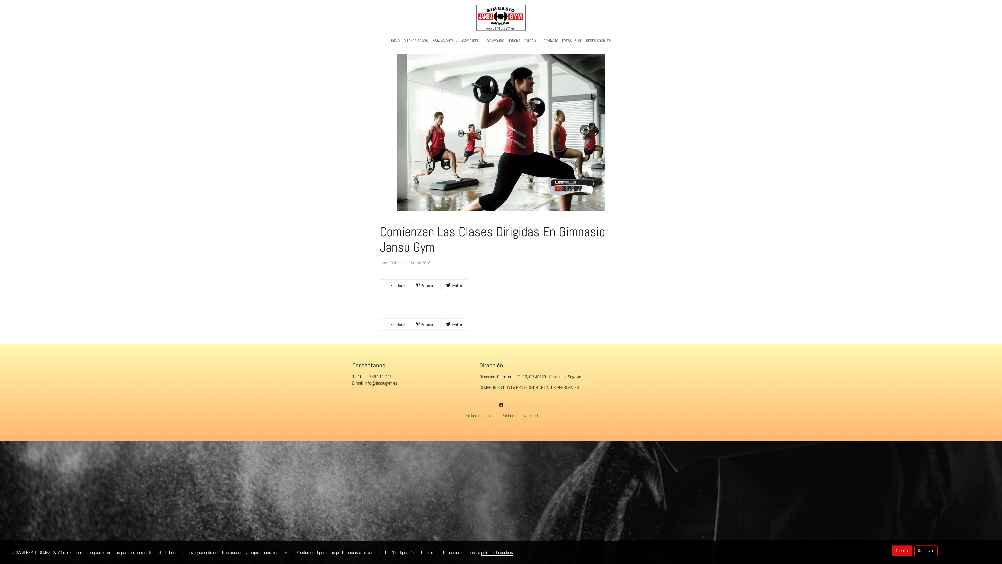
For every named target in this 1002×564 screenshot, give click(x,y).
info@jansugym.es (381, 383)
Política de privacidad (520, 416)
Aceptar (902, 551)
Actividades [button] (470, 41)
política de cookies (497, 552)
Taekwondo (495, 41)
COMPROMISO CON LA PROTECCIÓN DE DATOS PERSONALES (529, 387)
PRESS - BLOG (572, 41)
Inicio (395, 41)
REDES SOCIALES (598, 41)
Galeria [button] (530, 41)
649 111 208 (380, 377)
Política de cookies (481, 416)
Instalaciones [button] (443, 41)
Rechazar (926, 551)
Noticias (514, 41)
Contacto (551, 41)
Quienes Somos (416, 41)
